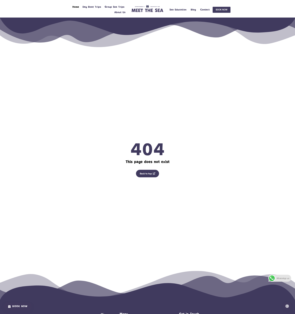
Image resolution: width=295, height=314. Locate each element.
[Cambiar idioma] (287, 306)
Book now (20, 306)
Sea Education (177, 10)
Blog (193, 10)
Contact (205, 10)
